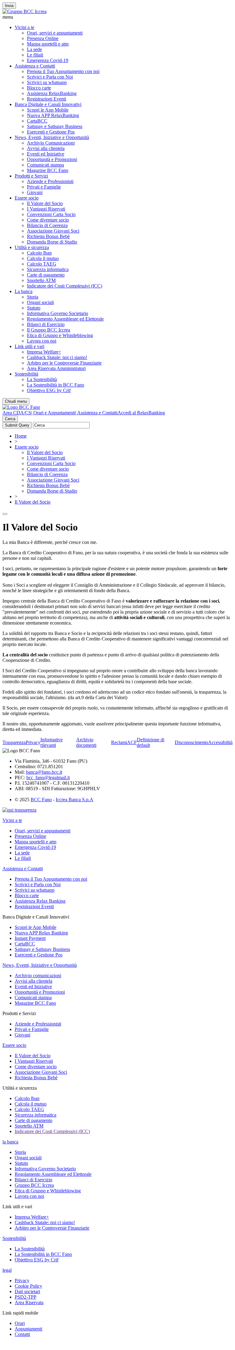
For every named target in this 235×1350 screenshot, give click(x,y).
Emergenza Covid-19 (47, 60)
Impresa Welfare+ (44, 351)
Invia (9, 5)
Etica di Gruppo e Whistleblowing (60, 335)
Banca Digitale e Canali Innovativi (48, 104)
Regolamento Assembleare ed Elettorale (65, 318)
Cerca (10, 418)
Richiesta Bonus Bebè (48, 236)
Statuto (33, 307)
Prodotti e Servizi (31, 175)
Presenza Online (42, 38)
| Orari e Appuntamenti (53, 412)
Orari (20, 1323)
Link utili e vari (29, 346)
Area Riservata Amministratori (56, 368)
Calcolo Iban (39, 252)
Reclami (119, 742)
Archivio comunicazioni (38, 975)
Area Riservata (29, 1302)
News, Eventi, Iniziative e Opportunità (52, 137)
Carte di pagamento (46, 274)
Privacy (33, 742)
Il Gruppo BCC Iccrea (48, 329)
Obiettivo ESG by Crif (49, 390)
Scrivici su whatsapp (47, 82)
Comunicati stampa (45, 164)
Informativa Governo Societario (57, 313)
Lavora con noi (41, 340)
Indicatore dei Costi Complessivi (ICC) (64, 285)
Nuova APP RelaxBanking (53, 115)
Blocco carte (39, 87)
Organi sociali (40, 302)
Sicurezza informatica (48, 269)
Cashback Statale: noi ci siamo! (57, 357)
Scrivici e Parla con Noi (50, 76)
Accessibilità (220, 742)
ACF (132, 742)
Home (21, 435)
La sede (34, 49)
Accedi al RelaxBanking (141, 412)
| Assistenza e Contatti (96, 412)
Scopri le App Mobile (48, 109)
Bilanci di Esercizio (46, 324)
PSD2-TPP (25, 1297)
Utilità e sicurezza (32, 247)
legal (7, 1270)
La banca (23, 291)
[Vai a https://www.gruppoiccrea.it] (24, 11)
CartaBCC (37, 120)
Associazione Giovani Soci (53, 230)
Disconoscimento (191, 742)
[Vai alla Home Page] (21, 407)
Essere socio (27, 197)
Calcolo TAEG (41, 263)
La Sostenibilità (42, 379)
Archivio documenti (86, 742)
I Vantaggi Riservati (46, 208)
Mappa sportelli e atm (48, 43)
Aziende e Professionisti (50, 181)
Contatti (22, 1334)
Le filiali (35, 54)
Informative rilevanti (51, 742)
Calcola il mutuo (43, 258)
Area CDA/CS (16, 412)
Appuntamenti (28, 1328)
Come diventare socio (48, 219)
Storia (32, 296)
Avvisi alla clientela (46, 148)
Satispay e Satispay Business (54, 126)
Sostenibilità (26, 373)
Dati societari (27, 1291)
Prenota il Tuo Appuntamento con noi (63, 71)
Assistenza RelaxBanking (51, 93)
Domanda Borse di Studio (52, 241)
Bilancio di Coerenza (47, 225)
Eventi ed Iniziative (45, 153)
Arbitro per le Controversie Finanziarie (64, 362)
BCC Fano (41, 799)
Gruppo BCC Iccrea (34, 1185)
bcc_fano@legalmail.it (48, 777)
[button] (117, 17)
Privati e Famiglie (44, 186)
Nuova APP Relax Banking (41, 932)
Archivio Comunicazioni (51, 142)
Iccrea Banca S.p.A (74, 799)
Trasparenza (14, 742)
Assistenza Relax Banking (40, 901)
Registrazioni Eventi (46, 98)
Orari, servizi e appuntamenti (55, 32)
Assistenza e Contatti (35, 65)
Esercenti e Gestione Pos (51, 131)
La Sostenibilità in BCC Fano (55, 384)
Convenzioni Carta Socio (51, 214)
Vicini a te (24, 27)
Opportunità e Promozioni (52, 159)
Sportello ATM (41, 280)
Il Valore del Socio (45, 203)
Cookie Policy (28, 1286)
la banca (10, 1141)
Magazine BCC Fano (47, 170)
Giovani (35, 192)
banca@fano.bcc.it (44, 772)
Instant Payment (30, 938)
